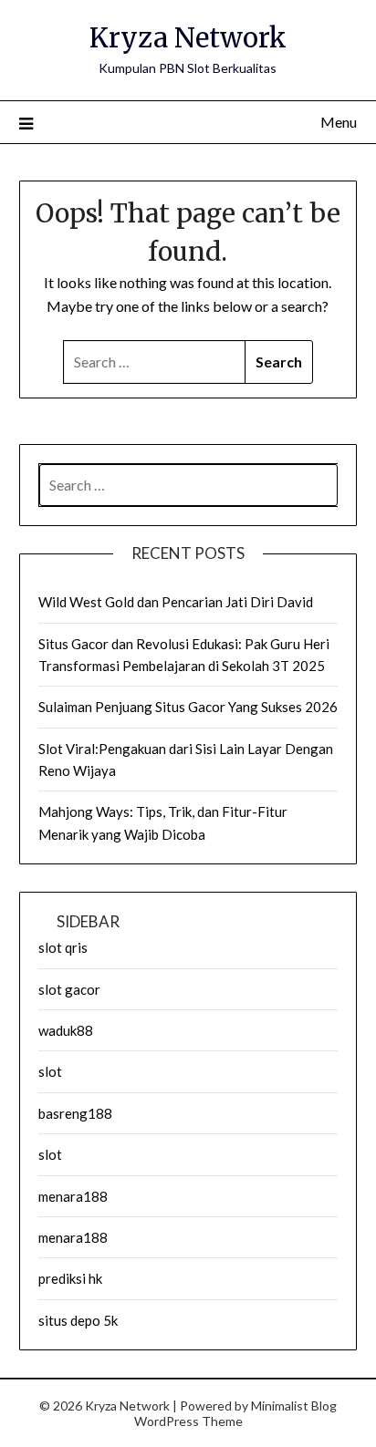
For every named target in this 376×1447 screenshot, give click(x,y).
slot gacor (69, 989)
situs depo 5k (78, 1320)
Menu (338, 121)
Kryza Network (188, 38)
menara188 (73, 1196)
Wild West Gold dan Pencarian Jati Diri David (175, 602)
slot (50, 1071)
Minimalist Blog (294, 1405)
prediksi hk (70, 1278)
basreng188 (75, 1113)
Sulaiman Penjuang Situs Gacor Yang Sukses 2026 (188, 706)
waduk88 (65, 1030)
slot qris (63, 947)
